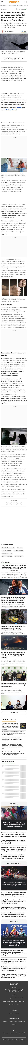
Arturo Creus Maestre (18, 550)
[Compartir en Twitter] (11, 58)
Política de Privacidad (20, 1033)
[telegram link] (19, 990)
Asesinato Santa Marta (7, 553)
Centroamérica (22, 1001)
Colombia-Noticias (19, 556)
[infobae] (14, 2)
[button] (2, 2)
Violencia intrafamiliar (7, 556)
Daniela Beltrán (10, 31)
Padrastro (19, 547)
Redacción (11, 1013)
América (6, 998)
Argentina (11, 998)
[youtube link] (15, 990)
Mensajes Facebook (6, 550)
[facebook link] (6, 990)
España (22, 998)
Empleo (17, 1013)
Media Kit (14, 1024)
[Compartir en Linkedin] (15, 58)
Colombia (3, 9)
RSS (18, 1004)
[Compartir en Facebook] (8, 58)
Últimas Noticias (12, 1004)
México (12, 1001)
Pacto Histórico (9, 5)
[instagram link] (12, 990)
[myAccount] (25, 2)
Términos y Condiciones (8, 1033)
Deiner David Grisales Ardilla (8, 547)
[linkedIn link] (22, 990)
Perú (16, 1001)
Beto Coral (22, 5)
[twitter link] (9, 990)
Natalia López (16, 5)
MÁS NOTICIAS (14, 713)
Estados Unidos (6, 1001)
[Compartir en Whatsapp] (5, 58)
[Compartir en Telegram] (18, 58)
